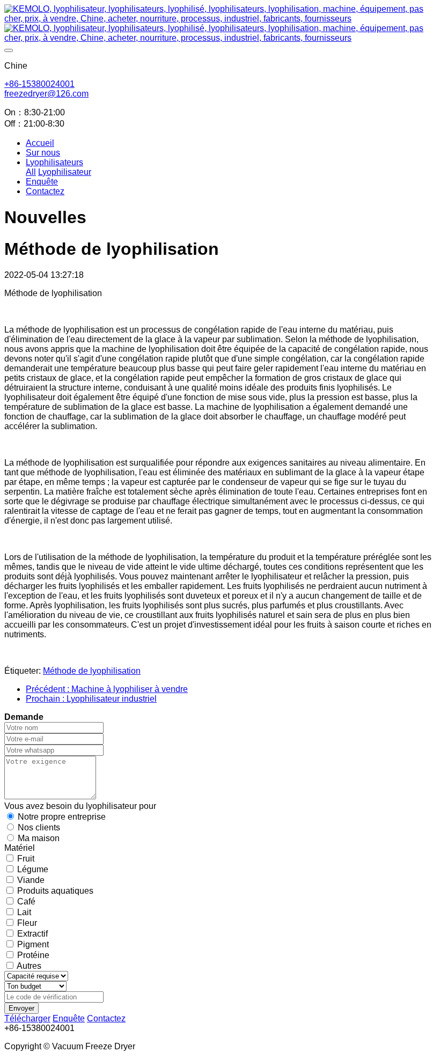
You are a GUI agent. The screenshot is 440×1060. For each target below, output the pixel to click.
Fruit (25, 858)
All (31, 171)
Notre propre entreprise (62, 816)
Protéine (33, 955)
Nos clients (39, 827)
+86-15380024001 (39, 84)
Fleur (27, 923)
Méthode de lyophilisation (92, 670)
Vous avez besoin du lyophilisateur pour (80, 806)
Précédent (107, 689)
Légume (32, 869)
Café (26, 901)
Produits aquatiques (55, 890)
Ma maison (39, 838)
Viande (31, 880)
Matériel (19, 847)
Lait (24, 912)
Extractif (32, 933)
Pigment (33, 944)
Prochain (91, 698)
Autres (29, 965)
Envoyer (21, 1008)
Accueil (40, 143)
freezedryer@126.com (46, 93)
